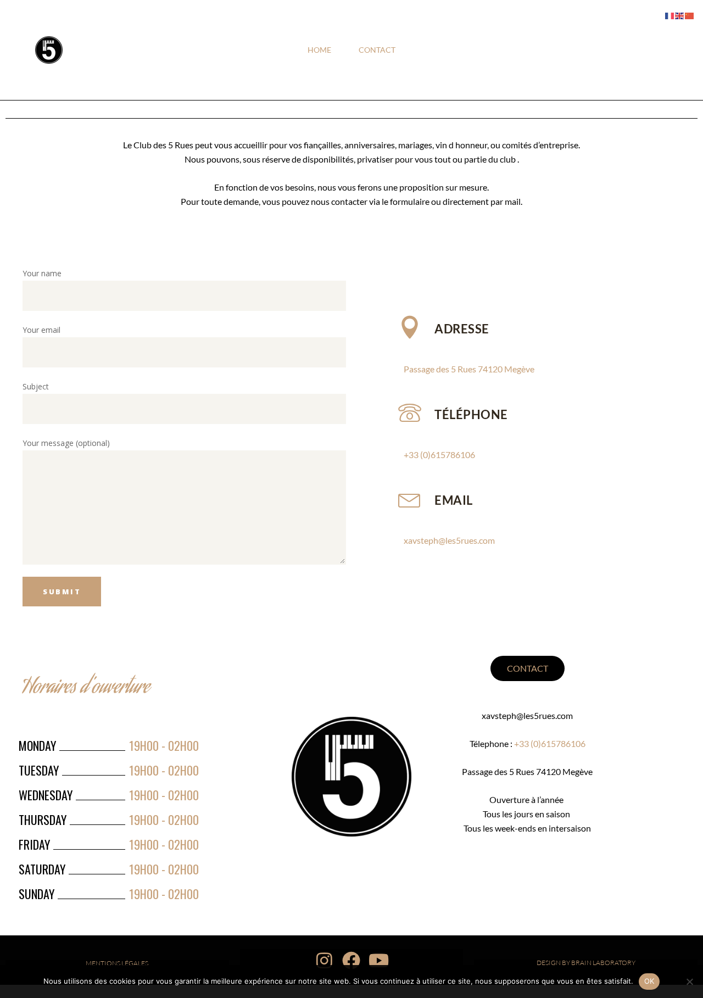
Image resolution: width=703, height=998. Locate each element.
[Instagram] (325, 960)
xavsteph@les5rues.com (449, 540)
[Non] (689, 981)
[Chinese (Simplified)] (690, 15)
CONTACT (377, 49)
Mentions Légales (117, 963)
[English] (680, 15)
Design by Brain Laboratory (586, 962)
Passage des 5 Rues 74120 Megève (469, 369)
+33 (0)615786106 (439, 454)
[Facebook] (351, 960)
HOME (319, 49)
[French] (670, 15)
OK (649, 981)
